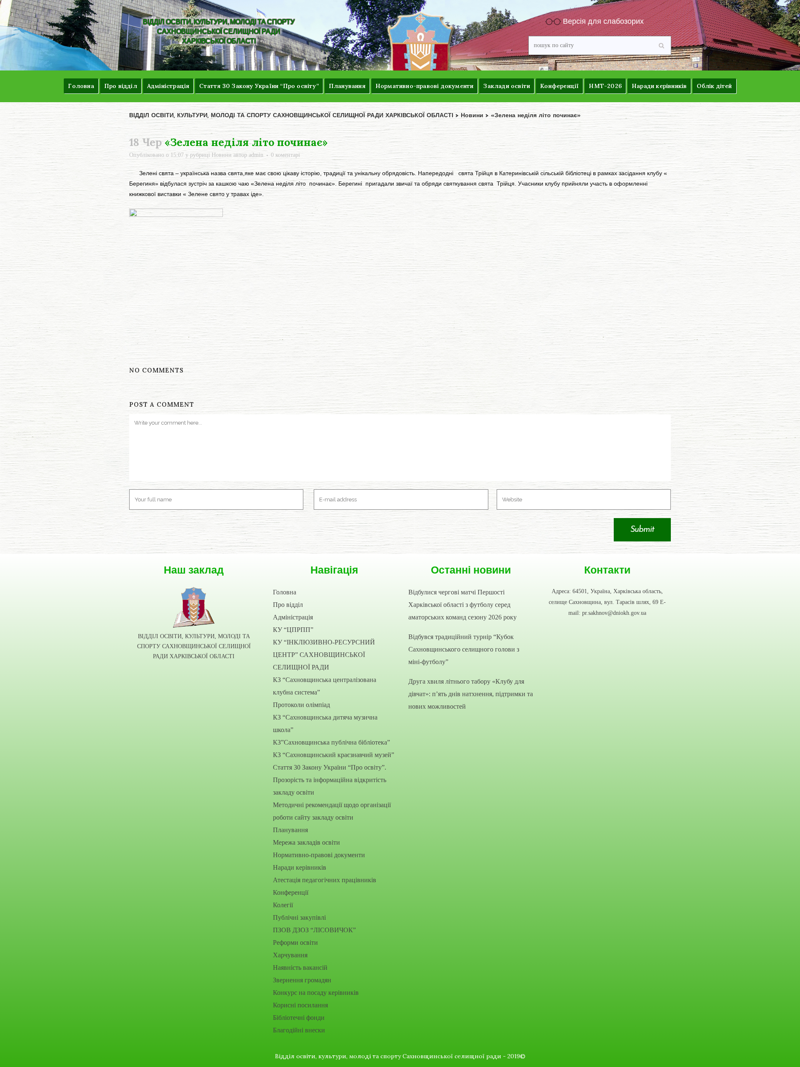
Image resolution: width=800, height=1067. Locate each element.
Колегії (283, 904)
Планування (290, 829)
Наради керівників (299, 867)
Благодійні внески (299, 1030)
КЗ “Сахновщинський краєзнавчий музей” (333, 754)
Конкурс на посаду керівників (316, 992)
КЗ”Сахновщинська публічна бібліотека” (331, 742)
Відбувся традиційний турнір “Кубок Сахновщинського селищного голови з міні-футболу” (463, 649)
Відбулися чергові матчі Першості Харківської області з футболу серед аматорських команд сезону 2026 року (462, 605)
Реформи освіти (295, 942)
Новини (222, 155)
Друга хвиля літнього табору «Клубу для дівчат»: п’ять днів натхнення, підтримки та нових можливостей (470, 694)
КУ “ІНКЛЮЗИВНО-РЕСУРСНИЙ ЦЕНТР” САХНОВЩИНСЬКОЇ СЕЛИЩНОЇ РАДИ (324, 655)
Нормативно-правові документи (319, 854)
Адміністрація (293, 617)
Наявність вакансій (300, 967)
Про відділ (288, 604)
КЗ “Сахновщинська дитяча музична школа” (325, 723)
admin (256, 155)
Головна (284, 592)
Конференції (290, 892)
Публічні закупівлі (299, 917)
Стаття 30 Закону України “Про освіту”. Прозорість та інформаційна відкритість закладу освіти (329, 780)
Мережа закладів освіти (306, 842)
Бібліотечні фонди (299, 1017)
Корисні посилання (300, 1005)
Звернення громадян (302, 980)
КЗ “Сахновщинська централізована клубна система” (324, 686)
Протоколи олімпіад (301, 704)
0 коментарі (285, 155)
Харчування (290, 955)
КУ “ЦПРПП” (293, 629)
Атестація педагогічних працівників (324, 879)
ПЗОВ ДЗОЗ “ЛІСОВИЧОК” (314, 930)
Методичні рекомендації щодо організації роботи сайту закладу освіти (332, 811)
